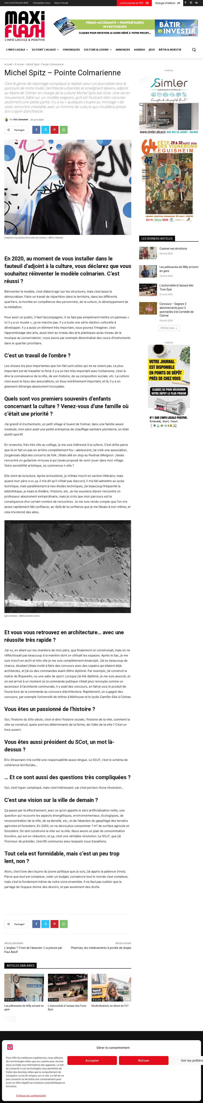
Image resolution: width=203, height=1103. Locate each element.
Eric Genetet (21, 119)
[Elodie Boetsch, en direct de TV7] (111, 988)
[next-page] (13, 1019)
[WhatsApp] (64, 130)
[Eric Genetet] (7, 119)
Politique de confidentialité (31, 1095)
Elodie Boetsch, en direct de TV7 (110, 1005)
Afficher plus (168, 328)
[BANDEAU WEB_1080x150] (125, 26)
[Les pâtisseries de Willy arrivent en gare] (24, 988)
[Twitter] (45, 130)
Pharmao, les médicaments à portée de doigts (101, 948)
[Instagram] (191, 3)
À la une (19, 64)
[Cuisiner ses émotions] (148, 253)
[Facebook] (185, 3)
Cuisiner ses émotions (173, 248)
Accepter (92, 1060)
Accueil (8, 64)
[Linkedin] (196, 3)
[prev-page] (6, 1019)
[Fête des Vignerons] (169, 180)
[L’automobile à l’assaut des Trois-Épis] (68, 988)
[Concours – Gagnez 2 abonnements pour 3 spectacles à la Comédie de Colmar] (148, 308)
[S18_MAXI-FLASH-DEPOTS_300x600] (169, 387)
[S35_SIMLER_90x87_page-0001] (169, 105)
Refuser (143, 1060)
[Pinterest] (54, 130)
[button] (194, 49)
